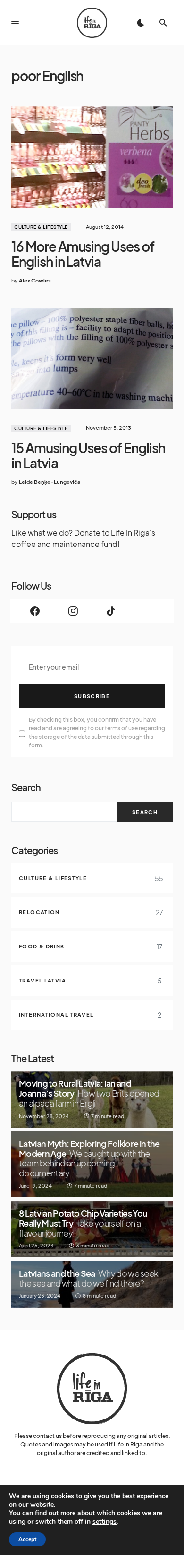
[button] (15, 23)
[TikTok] (111, 611)
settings (104, 1522)
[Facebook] (35, 611)
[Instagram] (73, 611)
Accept (27, 1539)
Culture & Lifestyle (41, 227)
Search (26, 787)
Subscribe (92, 696)
